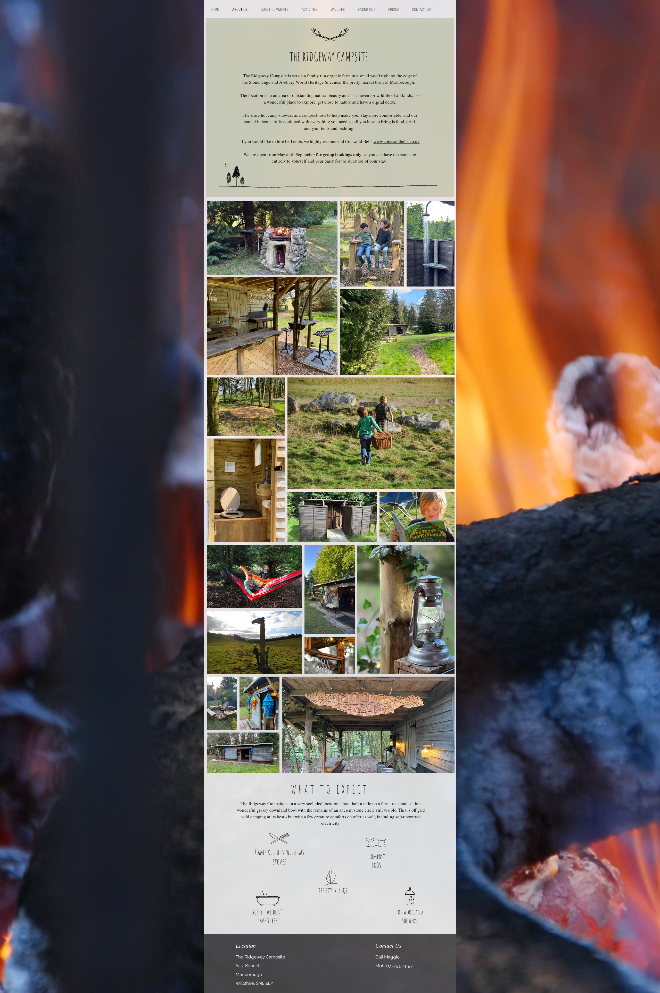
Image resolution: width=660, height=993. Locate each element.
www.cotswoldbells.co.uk (397, 141)
